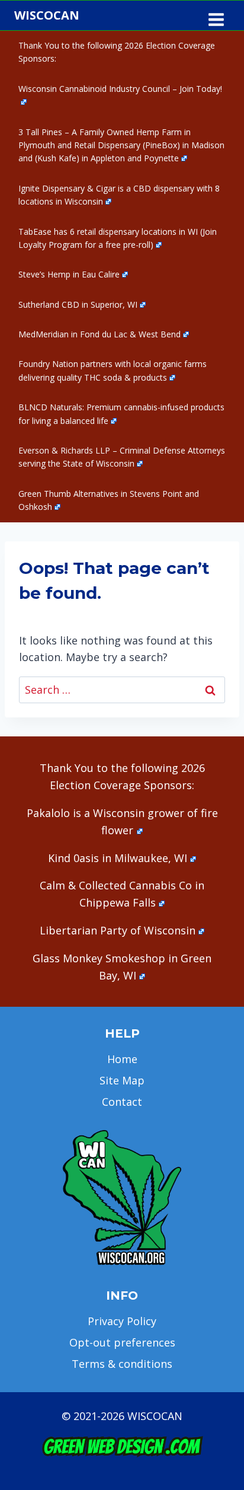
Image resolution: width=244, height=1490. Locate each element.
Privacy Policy (122, 1321)
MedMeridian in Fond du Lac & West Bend (99, 334)
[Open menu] (216, 15)
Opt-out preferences (122, 1342)
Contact (122, 1102)
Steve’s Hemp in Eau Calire (69, 274)
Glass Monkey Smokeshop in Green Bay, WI (122, 966)
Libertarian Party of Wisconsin (117, 930)
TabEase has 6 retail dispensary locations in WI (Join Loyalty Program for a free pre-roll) (117, 238)
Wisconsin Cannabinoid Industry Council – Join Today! (120, 88)
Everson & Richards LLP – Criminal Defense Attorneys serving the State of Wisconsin (121, 457)
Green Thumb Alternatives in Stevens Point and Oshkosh (108, 500)
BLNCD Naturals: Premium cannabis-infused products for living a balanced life (121, 413)
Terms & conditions (122, 1364)
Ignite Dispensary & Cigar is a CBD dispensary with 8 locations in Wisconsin (119, 195)
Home (122, 1059)
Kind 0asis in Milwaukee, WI (117, 858)
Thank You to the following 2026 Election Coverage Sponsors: (116, 52)
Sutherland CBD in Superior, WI (77, 304)
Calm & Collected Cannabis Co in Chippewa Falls (122, 894)
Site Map (122, 1080)
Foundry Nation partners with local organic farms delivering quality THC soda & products (112, 370)
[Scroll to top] (214, 1294)
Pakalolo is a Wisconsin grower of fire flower (122, 821)
